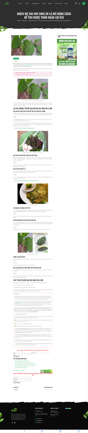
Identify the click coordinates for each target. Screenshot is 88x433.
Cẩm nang (16, 58)
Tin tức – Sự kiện (58, 3)
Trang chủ (20, 3)
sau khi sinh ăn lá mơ (28, 64)
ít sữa (19, 304)
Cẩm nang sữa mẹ (35, 3)
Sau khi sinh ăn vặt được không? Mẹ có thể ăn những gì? (25, 72)
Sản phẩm (27, 3)
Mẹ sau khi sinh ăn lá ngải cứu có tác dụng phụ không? (29, 180)
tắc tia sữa (26, 304)
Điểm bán (50, 3)
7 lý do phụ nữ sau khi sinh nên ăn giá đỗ (26, 128)
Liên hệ (66, 3)
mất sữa (22, 304)
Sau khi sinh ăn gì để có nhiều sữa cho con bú (23, 74)
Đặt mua (43, 3)
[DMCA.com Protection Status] (68, 408)
